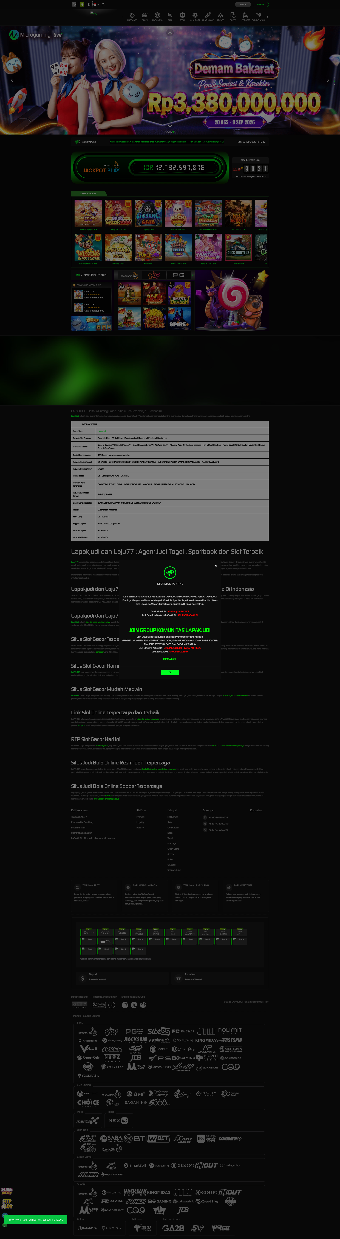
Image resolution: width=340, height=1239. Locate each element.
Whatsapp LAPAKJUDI (178, 611)
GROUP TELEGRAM (178, 651)
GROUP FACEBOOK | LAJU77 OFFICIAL (182, 647)
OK (170, 672)
